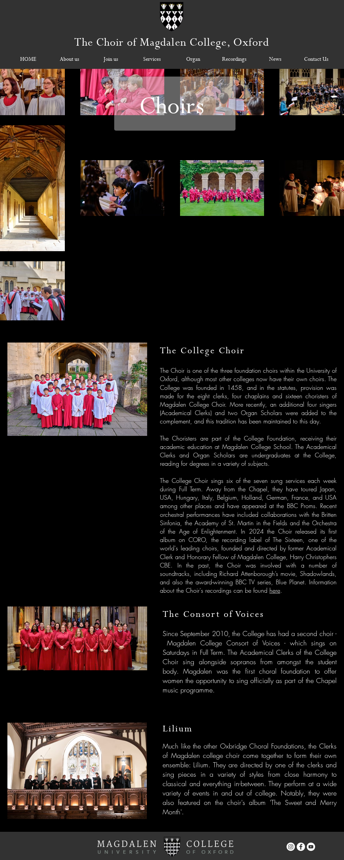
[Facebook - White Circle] (301, 847)
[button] (69, 59)
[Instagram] (291, 847)
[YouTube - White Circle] (311, 847)
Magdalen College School (256, 447)
